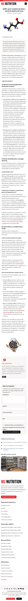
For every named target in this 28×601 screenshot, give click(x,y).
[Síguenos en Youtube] (23, 589)
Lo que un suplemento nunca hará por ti (13, 445)
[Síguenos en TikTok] (9, 589)
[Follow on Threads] (14, 589)
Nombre (5, 406)
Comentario (6, 394)
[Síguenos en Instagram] (7, 589)
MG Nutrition (7, 363)
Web (4, 418)
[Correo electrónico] (3, 377)
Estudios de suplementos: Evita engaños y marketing (13, 449)
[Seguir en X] (12, 589)
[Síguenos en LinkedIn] (21, 589)
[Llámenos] (16, 589)
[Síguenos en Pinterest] (18, 589)
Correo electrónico (7, 412)
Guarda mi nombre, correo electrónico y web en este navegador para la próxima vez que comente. (14, 427)
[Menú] (26, 3)
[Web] (5, 377)
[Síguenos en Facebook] (5, 589)
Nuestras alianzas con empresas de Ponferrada (15, 442)
